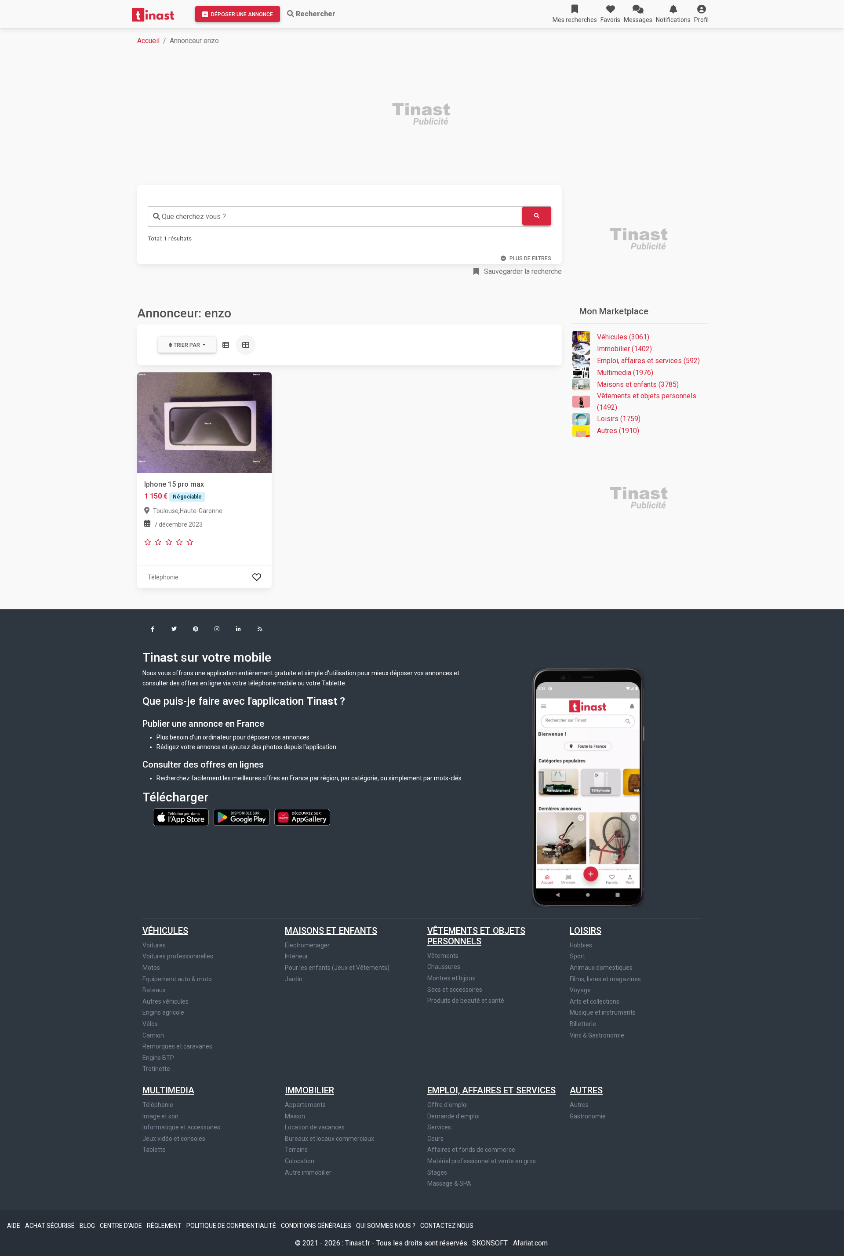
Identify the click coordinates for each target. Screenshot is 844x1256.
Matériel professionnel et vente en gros (481, 1161)
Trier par (186, 345)
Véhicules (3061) (623, 337)
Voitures (154, 945)
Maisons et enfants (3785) (638, 384)
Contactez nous (446, 1225)
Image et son (160, 1116)
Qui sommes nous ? (386, 1225)
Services (439, 1127)
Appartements (305, 1104)
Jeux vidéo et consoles (173, 1138)
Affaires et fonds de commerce (471, 1149)
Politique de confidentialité (231, 1225)
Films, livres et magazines (605, 979)
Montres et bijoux (451, 978)
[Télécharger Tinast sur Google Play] (242, 816)
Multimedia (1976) (625, 372)
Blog (88, 1225)
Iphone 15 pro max (174, 484)
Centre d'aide (121, 1225)
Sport (577, 956)
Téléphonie (157, 1104)
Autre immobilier (308, 1172)
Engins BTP (158, 1057)
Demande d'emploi (453, 1116)
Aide (14, 1225)
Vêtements (442, 955)
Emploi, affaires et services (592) (648, 361)
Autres (586, 1090)
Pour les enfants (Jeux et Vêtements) (337, 967)
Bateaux (154, 990)
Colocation (299, 1161)
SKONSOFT (490, 1243)
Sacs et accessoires (454, 989)
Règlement (165, 1225)
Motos (151, 967)
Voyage (580, 990)
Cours (435, 1138)
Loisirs (585, 930)
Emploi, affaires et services (491, 1090)
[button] (701, 14)
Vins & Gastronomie (597, 1035)
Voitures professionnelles (177, 956)
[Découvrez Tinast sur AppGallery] (302, 816)
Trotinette (156, 1068)
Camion (153, 1035)
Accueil (148, 40)
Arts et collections (594, 1001)
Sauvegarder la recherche (522, 271)
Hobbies (581, 945)
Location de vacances (315, 1127)
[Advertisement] (401, 115)
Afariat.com (530, 1243)
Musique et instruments (603, 1012)
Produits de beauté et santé (465, 1000)
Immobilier (309, 1090)
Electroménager (307, 945)
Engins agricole (163, 1012)
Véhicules (165, 930)
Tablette (154, 1149)
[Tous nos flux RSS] (260, 630)
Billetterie (583, 1023)
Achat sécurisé (50, 1225)
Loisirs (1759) (618, 419)
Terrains (296, 1149)
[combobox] (335, 216)
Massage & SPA (449, 1183)
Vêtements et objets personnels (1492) (646, 401)
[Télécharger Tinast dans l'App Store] (181, 816)
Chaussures (443, 966)
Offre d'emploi (447, 1104)
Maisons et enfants (331, 930)
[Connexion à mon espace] (256, 577)
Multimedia (168, 1090)
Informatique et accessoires (181, 1127)
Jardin (293, 979)
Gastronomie (588, 1116)
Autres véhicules (165, 1001)
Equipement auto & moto (177, 979)
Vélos (150, 1023)
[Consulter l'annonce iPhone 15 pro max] (204, 422)
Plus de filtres (530, 258)
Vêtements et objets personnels (476, 936)
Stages (437, 1172)
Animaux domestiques (601, 967)
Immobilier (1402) (624, 349)
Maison (295, 1116)
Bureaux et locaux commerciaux (329, 1138)
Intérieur (296, 956)
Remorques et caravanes (177, 1046)
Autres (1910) (618, 430)
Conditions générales (317, 1225)
